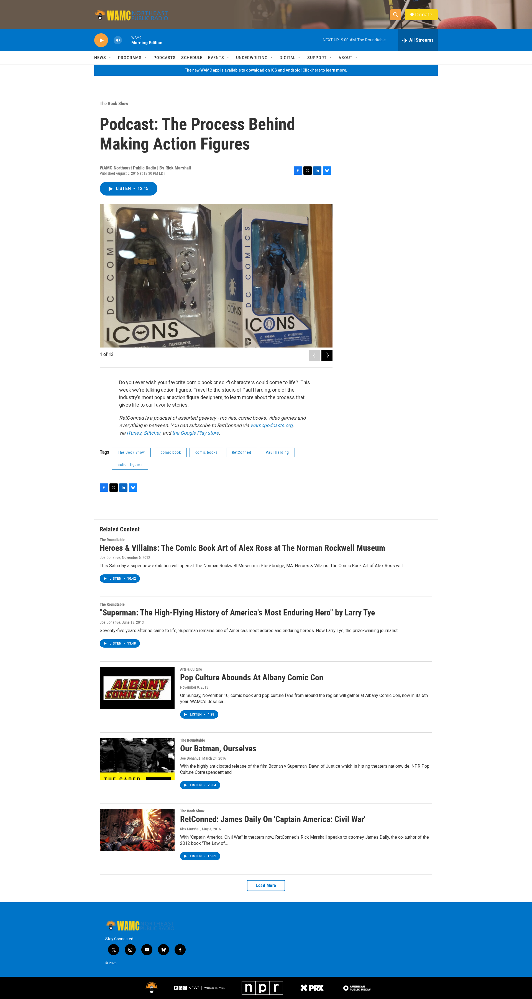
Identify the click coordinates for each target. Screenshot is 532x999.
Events (216, 57)
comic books (206, 452)
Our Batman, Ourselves (218, 748)
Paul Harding (277, 452)
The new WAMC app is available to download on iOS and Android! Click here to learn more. (266, 70)
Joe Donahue (110, 557)
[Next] (326, 355)
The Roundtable (112, 539)
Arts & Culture (191, 669)
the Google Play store (195, 433)
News (100, 57)
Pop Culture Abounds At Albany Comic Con (251, 677)
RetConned (241, 452)
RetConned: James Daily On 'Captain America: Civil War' (272, 819)
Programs (130, 57)
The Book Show (114, 103)
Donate (423, 14)
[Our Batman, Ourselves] (137, 759)
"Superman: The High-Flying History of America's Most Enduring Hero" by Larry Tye (237, 612)
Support (317, 57)
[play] (101, 40)
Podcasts (165, 57)
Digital (287, 57)
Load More (266, 885)
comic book (171, 452)
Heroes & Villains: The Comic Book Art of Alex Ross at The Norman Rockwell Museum (242, 548)
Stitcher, (152, 433)
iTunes (134, 433)
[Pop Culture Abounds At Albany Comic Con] (137, 688)
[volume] (117, 40)
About (345, 57)
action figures (130, 464)
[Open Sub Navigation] (110, 57)
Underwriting (252, 57)
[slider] (126, 40)
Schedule (192, 57)
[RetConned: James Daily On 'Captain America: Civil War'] (137, 830)
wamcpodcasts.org (271, 425)
